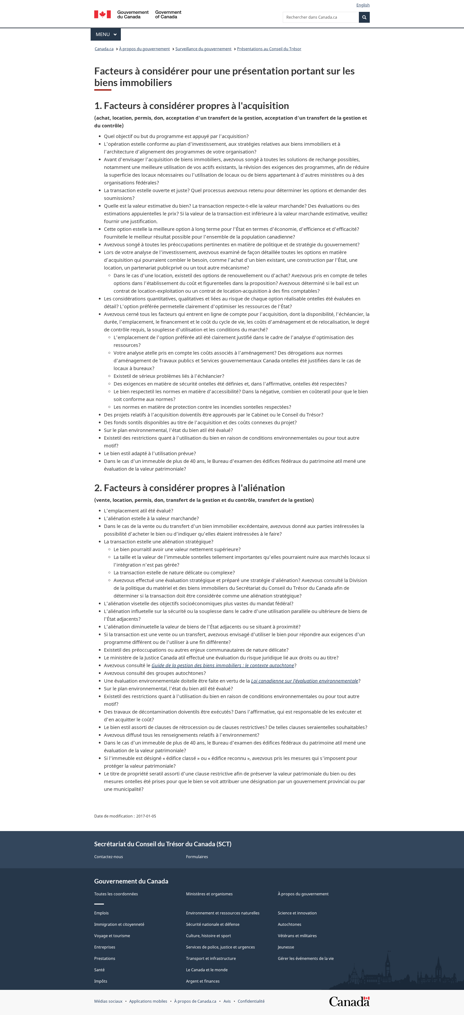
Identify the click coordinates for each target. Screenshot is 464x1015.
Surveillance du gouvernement (203, 48)
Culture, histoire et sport (208, 935)
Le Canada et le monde (207, 969)
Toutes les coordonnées (116, 894)
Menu (108, 34)
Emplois (101, 913)
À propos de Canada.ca (195, 1001)
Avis (227, 1001)
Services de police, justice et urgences (220, 947)
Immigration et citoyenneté (119, 924)
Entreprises (104, 947)
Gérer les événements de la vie (306, 958)
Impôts (100, 981)
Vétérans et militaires (297, 935)
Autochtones (289, 924)
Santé (99, 969)
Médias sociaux (108, 1001)
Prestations (104, 958)
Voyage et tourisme (112, 935)
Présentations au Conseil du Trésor (269, 48)
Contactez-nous (108, 856)
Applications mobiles (148, 1001)
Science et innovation (297, 913)
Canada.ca (104, 48)
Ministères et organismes (209, 894)
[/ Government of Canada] (137, 15)
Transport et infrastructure (211, 958)
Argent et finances (203, 981)
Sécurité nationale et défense (212, 924)
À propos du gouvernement (144, 48)
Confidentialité (251, 1001)
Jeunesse (286, 947)
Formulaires (197, 856)
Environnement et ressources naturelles (223, 913)
